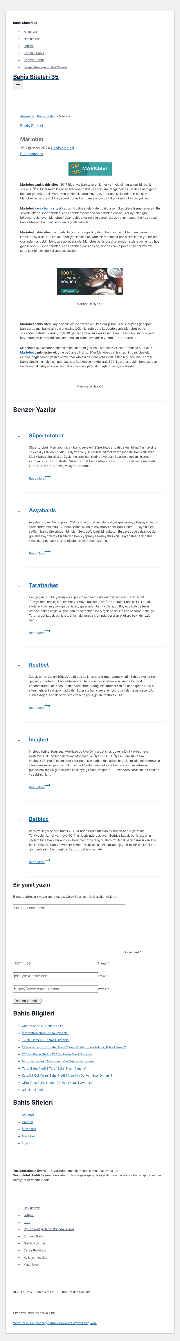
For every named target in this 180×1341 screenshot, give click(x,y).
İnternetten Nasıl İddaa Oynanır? (45, 1033)
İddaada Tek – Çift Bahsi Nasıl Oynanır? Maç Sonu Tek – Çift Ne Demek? (74, 1047)
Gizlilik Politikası (35, 1243)
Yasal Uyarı (32, 1264)
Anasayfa (30, 31)
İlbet (25, 1143)
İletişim (29, 46)
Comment (133, 952)
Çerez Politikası (35, 1250)
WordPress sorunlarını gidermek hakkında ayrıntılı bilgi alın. (55, 1323)
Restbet (39, 665)
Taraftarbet (43, 585)
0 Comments (31, 154)
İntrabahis (29, 1129)
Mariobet (27, 352)
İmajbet (38, 739)
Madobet (28, 1136)
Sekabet (28, 1115)
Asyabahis (42, 510)
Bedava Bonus (34, 60)
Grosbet (27, 1122)
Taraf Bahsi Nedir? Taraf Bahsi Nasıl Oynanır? (54, 1068)
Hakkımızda (32, 38)
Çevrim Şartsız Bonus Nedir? (42, 1026)
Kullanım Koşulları (36, 1257)
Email (103, 976)
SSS (27, 1222)
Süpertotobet (46, 435)
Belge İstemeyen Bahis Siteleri (45, 67)
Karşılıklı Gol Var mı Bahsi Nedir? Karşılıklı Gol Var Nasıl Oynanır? (67, 1075)
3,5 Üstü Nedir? (33, 1089)
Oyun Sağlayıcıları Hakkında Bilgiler (49, 1229)
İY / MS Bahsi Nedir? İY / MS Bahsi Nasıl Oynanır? (57, 1054)
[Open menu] (18, 85)
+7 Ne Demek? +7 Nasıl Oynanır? (45, 1040)
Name (103, 963)
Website (103, 989)
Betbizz (39, 819)
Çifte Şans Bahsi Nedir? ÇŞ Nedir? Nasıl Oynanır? (57, 1082)
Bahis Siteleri (46, 116)
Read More (39, 478)
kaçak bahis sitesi (47, 208)
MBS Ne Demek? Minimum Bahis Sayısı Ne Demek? (58, 1061)
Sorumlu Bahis (34, 53)
